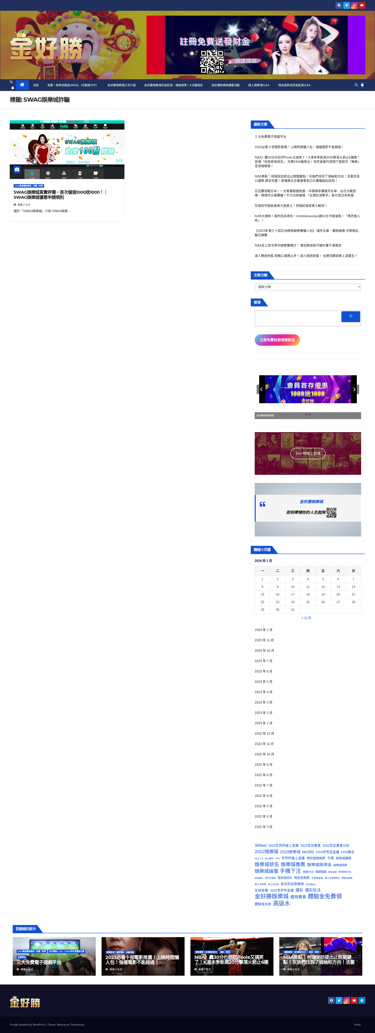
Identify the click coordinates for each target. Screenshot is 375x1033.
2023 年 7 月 (263, 661)
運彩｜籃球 (225, 952)
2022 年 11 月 (264, 744)
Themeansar (77, 1024)
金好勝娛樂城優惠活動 (226, 85)
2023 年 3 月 (263, 702)
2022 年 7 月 (263, 785)
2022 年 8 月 (263, 775)
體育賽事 (298, 897)
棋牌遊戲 (320, 871)
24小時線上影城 (308, 453)
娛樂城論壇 (266, 871)
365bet (261, 845)
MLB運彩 (269, 858)
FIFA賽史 (347, 852)
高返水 (281, 903)
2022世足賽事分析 (335, 845)
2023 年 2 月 (263, 712)
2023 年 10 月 (264, 650)
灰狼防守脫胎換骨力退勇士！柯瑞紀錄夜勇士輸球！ (291, 205)
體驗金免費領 (325, 896)
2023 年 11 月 (264, 640)
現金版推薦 (302, 877)
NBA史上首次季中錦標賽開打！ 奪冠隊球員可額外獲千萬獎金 (298, 245)
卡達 (330, 858)
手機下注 (290, 871)
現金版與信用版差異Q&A (294, 85)
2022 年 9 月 (263, 764)
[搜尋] (350, 316)
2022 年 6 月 (263, 795)
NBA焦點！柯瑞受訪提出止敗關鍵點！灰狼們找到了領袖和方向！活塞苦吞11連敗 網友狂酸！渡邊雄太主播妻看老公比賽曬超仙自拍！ (318, 964)
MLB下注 (259, 858)
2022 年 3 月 (263, 827)
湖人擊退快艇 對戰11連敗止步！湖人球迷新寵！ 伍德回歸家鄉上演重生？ (306, 255)
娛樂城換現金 (319, 864)
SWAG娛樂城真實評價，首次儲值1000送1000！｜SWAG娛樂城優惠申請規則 (61, 195)
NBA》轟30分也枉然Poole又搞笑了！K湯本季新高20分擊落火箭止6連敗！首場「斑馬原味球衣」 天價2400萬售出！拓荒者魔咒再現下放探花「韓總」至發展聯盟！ (308, 162)
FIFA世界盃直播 (327, 852)
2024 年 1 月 (263, 630)
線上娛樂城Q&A (259, 85)
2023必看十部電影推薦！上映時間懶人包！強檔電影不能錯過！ (299, 147)
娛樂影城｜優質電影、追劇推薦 (120, 952)
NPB (277, 858)
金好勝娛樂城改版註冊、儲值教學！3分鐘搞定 (173, 85)
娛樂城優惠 (343, 858)
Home (357, 1024)
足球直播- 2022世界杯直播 (274, 890)
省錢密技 (22, 957)
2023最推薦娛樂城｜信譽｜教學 (29, 186)
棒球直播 (332, 872)
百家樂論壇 (317, 878)
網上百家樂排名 (332, 878)
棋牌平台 (308, 871)
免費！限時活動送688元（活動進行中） (73, 85)
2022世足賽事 (310, 845)
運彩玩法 (313, 890)
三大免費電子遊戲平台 (270, 136)
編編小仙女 (23, 204)
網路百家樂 (347, 878)
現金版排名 (285, 877)
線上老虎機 (273, 884)
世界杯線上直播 (293, 858)
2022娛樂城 (266, 851)
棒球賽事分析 (344, 872)
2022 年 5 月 (263, 806)
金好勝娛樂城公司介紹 (121, 85)
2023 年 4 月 (263, 692)
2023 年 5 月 (263, 681)
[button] (11, 82)
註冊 (36, 85)
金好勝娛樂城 (311, 501)
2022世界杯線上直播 (283, 845)
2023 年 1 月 (263, 723)
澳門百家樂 (270, 878)
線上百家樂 (260, 884)
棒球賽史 (259, 878)
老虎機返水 (311, 884)
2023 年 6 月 (263, 671)
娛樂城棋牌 (340, 865)
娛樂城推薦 (293, 864)
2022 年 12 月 (264, 733)
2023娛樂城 (290, 852)
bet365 (308, 852)
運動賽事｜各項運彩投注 (206, 952)
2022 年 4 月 (263, 816)
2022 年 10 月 (264, 754)
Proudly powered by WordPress (28, 1024)
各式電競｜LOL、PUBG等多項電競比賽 (66, 951)
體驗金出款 (263, 904)
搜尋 (257, 302)
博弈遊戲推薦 (315, 858)
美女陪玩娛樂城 (292, 884)
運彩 (299, 890)
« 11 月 (306, 618)
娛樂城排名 (267, 864)
